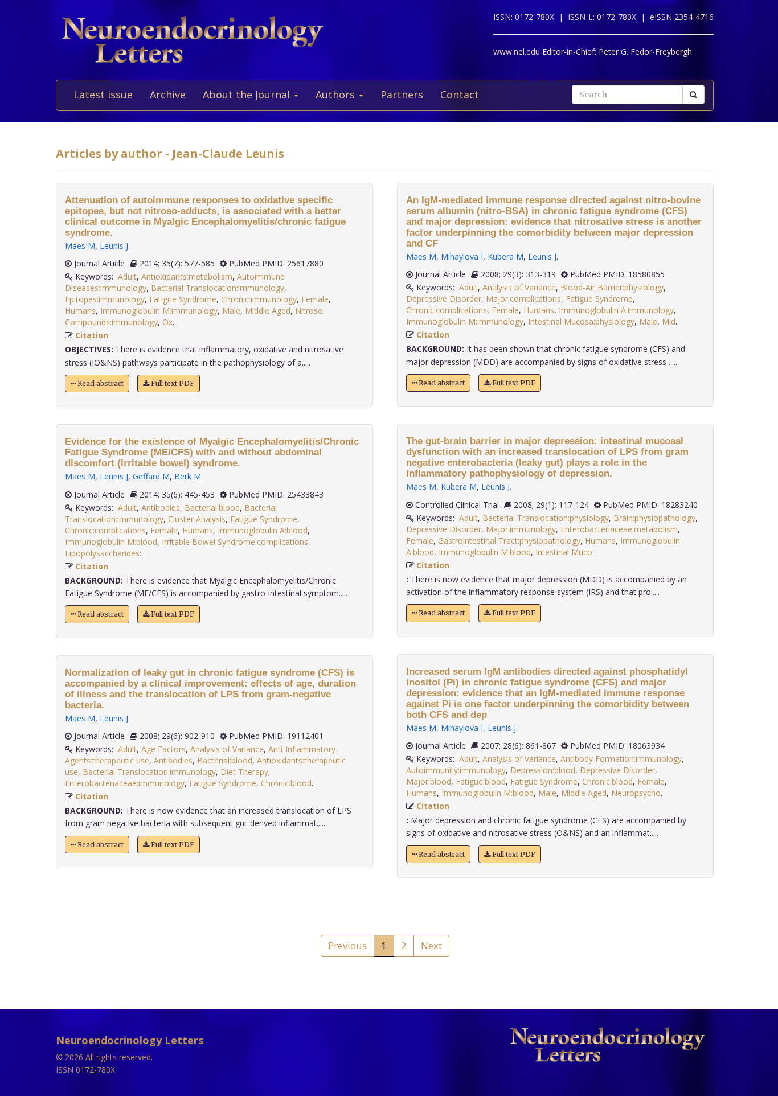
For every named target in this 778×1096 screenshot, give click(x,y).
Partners (401, 94)
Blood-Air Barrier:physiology (612, 287)
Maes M (80, 245)
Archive (168, 94)
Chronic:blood (286, 783)
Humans (80, 310)
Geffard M (151, 476)
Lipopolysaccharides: (103, 553)
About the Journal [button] (248, 94)
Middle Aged (267, 310)
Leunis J (114, 245)
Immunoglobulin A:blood (263, 530)
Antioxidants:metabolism (186, 276)
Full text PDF (171, 383)
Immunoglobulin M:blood (111, 541)
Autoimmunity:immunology (456, 770)
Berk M (187, 476)
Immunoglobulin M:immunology (159, 310)
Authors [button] (337, 94)
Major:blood (428, 781)
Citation (91, 335)
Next (431, 945)
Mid (668, 321)
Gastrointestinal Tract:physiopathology (509, 540)
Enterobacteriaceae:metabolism (619, 529)
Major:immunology (521, 529)
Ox (167, 322)
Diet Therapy (244, 771)
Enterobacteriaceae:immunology (125, 783)
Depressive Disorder (443, 298)
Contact (459, 94)
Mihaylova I (462, 256)
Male (231, 310)
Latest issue (103, 94)
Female (315, 299)
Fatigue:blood (481, 781)
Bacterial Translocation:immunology (217, 287)
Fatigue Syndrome (182, 299)
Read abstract (100, 383)
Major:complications (523, 298)
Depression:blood (542, 770)
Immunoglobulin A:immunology (616, 310)
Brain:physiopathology (654, 517)
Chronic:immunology (259, 299)
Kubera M (505, 256)
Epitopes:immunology (105, 299)
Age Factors (163, 749)
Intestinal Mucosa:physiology (581, 321)
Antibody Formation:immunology (621, 758)
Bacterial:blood (212, 507)
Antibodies (160, 507)
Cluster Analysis (197, 519)
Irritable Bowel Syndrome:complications (235, 541)
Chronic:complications (105, 530)
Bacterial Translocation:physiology (545, 517)
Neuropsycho (636, 792)
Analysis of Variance (227, 749)
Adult (127, 276)
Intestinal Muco (563, 552)
